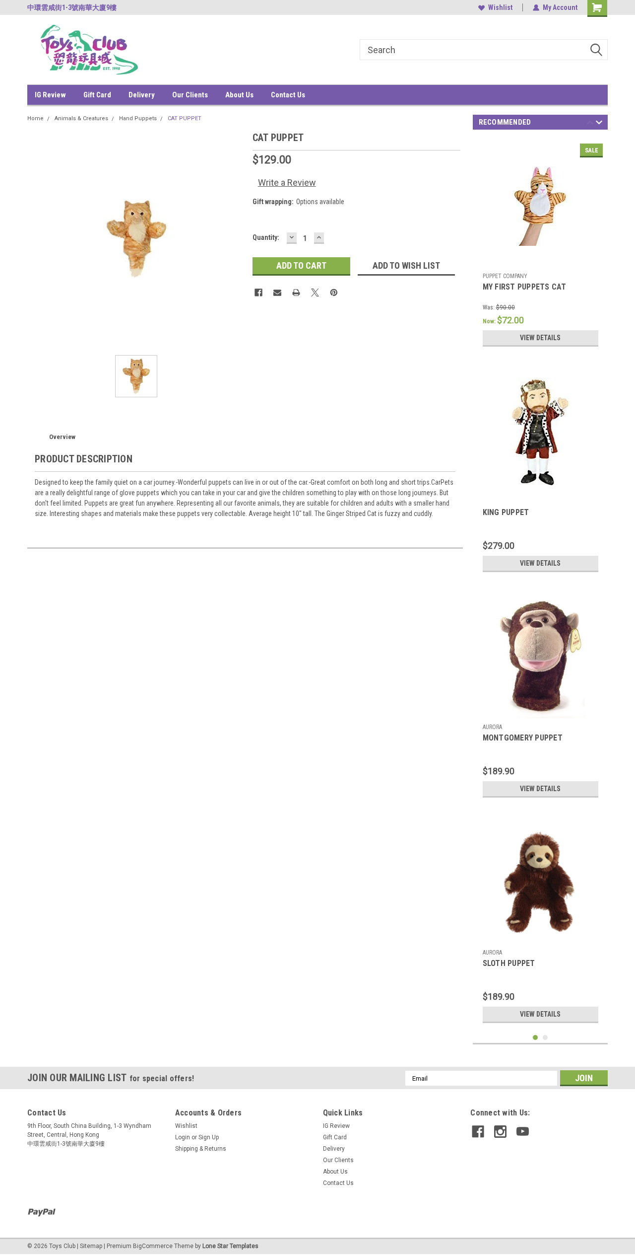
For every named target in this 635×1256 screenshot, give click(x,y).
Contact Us (288, 94)
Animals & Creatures (81, 118)
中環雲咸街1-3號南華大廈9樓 (72, 7)
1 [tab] (535, 1037)
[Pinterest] (334, 292)
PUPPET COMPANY (505, 276)
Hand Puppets (138, 118)
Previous (590, 124)
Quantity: (266, 237)
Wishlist (500, 7)
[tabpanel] (540, 245)
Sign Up (208, 1137)
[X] (315, 292)
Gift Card (97, 94)
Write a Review (287, 182)
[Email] (277, 292)
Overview (62, 437)
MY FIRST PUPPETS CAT (525, 287)
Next (599, 124)
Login (182, 1137)
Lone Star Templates (230, 1246)
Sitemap (91, 1246)
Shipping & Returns (200, 1148)
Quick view (540, 261)
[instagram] (500, 1131)
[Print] (296, 292)
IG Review (50, 94)
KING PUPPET (506, 512)
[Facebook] (258, 292)
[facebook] (478, 1131)
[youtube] (522, 1131)
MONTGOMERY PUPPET (523, 737)
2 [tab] (545, 1037)
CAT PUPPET (184, 118)
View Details (540, 338)
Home (35, 118)
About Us (239, 94)
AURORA (492, 727)
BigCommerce (153, 1246)
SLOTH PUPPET (509, 963)
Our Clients (190, 94)
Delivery (141, 94)
